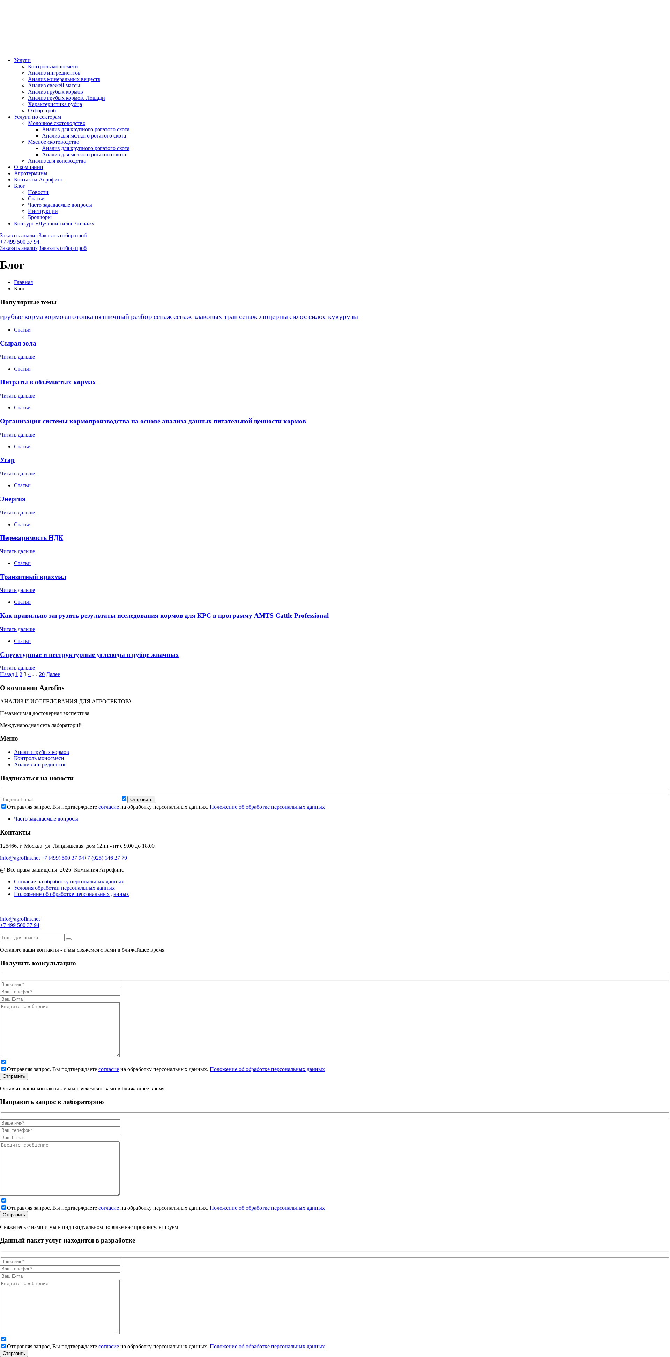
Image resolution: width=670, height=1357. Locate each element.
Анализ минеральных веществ (64, 79)
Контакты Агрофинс (38, 180)
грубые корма (21, 316)
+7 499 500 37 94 (19, 242)
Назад (7, 674)
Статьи (36, 198)
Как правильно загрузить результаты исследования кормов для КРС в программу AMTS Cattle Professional (164, 615)
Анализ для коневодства (57, 161)
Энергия (12, 499)
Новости (38, 192)
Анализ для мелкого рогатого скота (84, 136)
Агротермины (30, 173)
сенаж (163, 316)
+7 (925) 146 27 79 (105, 858)
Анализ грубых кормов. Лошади (66, 98)
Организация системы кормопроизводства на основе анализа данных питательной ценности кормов (153, 421)
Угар (7, 460)
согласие (108, 807)
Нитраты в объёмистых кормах (48, 382)
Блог (19, 186)
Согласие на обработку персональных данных (69, 881)
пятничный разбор (123, 316)
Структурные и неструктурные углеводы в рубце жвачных (89, 654)
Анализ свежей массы (54, 85)
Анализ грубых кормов (55, 92)
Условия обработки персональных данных (64, 888)
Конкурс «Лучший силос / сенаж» (54, 224)
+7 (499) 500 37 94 (62, 858)
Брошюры (40, 217)
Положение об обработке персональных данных (267, 807)
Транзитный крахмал (33, 576)
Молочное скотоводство (56, 123)
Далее (53, 674)
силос (298, 316)
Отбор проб (42, 110)
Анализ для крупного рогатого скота (85, 129)
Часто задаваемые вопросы (60, 205)
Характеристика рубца (55, 104)
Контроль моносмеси (53, 66)
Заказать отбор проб (63, 235)
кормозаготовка (68, 316)
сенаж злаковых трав (205, 316)
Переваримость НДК (31, 537)
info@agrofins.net (20, 858)
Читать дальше (17, 357)
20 (42, 674)
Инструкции (43, 211)
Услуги (22, 60)
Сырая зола (18, 343)
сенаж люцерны (263, 316)
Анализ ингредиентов (54, 73)
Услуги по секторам (37, 117)
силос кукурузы (333, 316)
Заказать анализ (18, 235)
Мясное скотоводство (53, 142)
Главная (23, 282)
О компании (28, 167)
